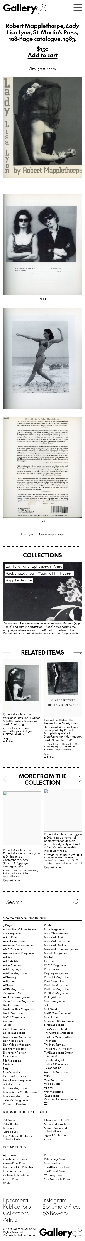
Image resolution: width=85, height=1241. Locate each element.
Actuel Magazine (14, 941)
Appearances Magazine (18, 953)
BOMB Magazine (14, 1017)
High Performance (14, 1076)
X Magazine (51, 1095)
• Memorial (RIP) (67, 860)
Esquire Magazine (14, 1048)
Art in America (12, 965)
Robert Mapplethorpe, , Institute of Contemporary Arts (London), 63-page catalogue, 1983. (21, 858)
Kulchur (48, 925)
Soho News (51, 1017)
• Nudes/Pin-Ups (69, 744)
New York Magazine (57, 941)
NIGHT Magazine (55, 953)
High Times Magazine (17, 1080)
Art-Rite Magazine (15, 973)
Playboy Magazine (56, 973)
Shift (46, 1005)
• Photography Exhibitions (60, 746)
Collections (10, 623)
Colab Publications (15, 1159)
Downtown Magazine (17, 1036)
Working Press (53, 1175)
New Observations (56, 933)
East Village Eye (13, 1040)
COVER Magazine (14, 1028)
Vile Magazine (53, 1079)
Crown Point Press (14, 1162)
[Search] (42, 903)
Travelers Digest (54, 1060)
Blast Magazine (13, 1012)
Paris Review (52, 969)
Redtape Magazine (56, 989)
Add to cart (43, 55)
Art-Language (12, 969)
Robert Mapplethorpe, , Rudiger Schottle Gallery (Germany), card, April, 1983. (21, 719)
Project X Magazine (56, 977)
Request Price (11, 880)
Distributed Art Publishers (18, 1167)
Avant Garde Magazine (18, 1001)
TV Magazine (52, 1067)
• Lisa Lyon (11, 728)
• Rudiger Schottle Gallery (17, 732)
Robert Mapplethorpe (51, 534)
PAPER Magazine (55, 965)
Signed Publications (56, 1135)
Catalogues (10, 1131)
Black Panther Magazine (18, 1009)
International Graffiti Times (20, 1092)
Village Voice (52, 1083)
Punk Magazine (54, 981)
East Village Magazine (17, 1044)
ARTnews (8, 985)
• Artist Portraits (56, 854)
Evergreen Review (14, 1052)
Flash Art (8, 1064)
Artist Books (10, 1124)
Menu (77, 7)
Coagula (8, 1020)
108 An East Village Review (20, 929)
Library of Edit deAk (57, 1119)
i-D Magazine (11, 1084)
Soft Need (50, 1009)
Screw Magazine (54, 1001)
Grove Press (10, 1178)
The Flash (50, 1040)
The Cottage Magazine (58, 1032)
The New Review (54, 1044)
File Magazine (12, 1060)
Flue (5, 1068)
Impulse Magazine (15, 1088)
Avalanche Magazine (16, 997)
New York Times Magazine (61, 949)
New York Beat (53, 937)
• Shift (77, 862)
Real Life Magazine (56, 985)
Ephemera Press (13, 1170)
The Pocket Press (54, 1170)
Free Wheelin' (11, 1072)
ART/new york (12, 977)
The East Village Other (58, 1036)
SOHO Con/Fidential (57, 1012)
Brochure (8, 1127)
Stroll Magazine (54, 1024)
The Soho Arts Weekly (58, 1048)
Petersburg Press (54, 1159)
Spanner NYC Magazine (59, 1020)
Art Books (9, 1119)
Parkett (48, 1155)
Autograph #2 (12, 993)
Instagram (54, 1200)
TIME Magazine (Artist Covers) (58, 1054)
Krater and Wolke (14, 1104)
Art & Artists (10, 961)
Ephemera (15, 1200)
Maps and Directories (57, 1124)
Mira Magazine (54, 929)
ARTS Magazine (13, 989)
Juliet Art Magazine (15, 1100)
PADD (6, 1182)
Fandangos (10, 1056)
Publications (17, 1206)
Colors (7, 1024)
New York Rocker (55, 945)
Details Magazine (14, 1032)
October (49, 961)
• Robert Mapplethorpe (16, 730)
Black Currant (11, 1005)
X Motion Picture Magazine (61, 1099)
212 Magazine (12, 933)
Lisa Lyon (27, 534)
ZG (46, 1103)
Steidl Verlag (52, 1162)
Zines (47, 1139)
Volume (49, 1087)
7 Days (7, 925)
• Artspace (75, 854)
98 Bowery (55, 1213)
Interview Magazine (16, 1096)
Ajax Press (9, 1155)
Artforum (9, 981)
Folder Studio (26, 1235)
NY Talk (49, 957)
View (47, 1075)
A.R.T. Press (10, 937)
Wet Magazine (53, 1091)
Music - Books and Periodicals (55, 1129)
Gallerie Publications (16, 1175)
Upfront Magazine (56, 1071)
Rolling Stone (52, 997)
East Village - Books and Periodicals (18, 1137)
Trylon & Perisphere (56, 1063)
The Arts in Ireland (55, 1028)
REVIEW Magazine (56, 993)
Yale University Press (57, 1178)
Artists (10, 1219)
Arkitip (7, 957)
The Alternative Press (57, 1167)
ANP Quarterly (12, 949)
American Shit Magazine (18, 945)
